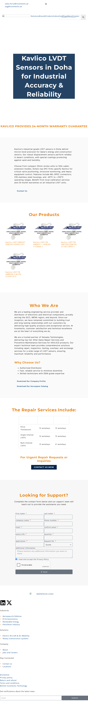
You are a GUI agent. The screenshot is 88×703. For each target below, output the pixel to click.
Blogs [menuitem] (64, 16)
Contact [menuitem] (76, 16)
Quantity (48, 534)
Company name (22, 520)
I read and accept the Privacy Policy (33, 559)
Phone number (50, 520)
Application (20, 541)
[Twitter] (65, 3)
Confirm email (50, 527)
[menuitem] (35, 17)
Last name (49, 513)
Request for (49, 541)
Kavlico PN (20, 534)
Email (18, 527)
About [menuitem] (70, 16)
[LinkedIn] (65, 8)
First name (20, 513)
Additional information (25, 548)
